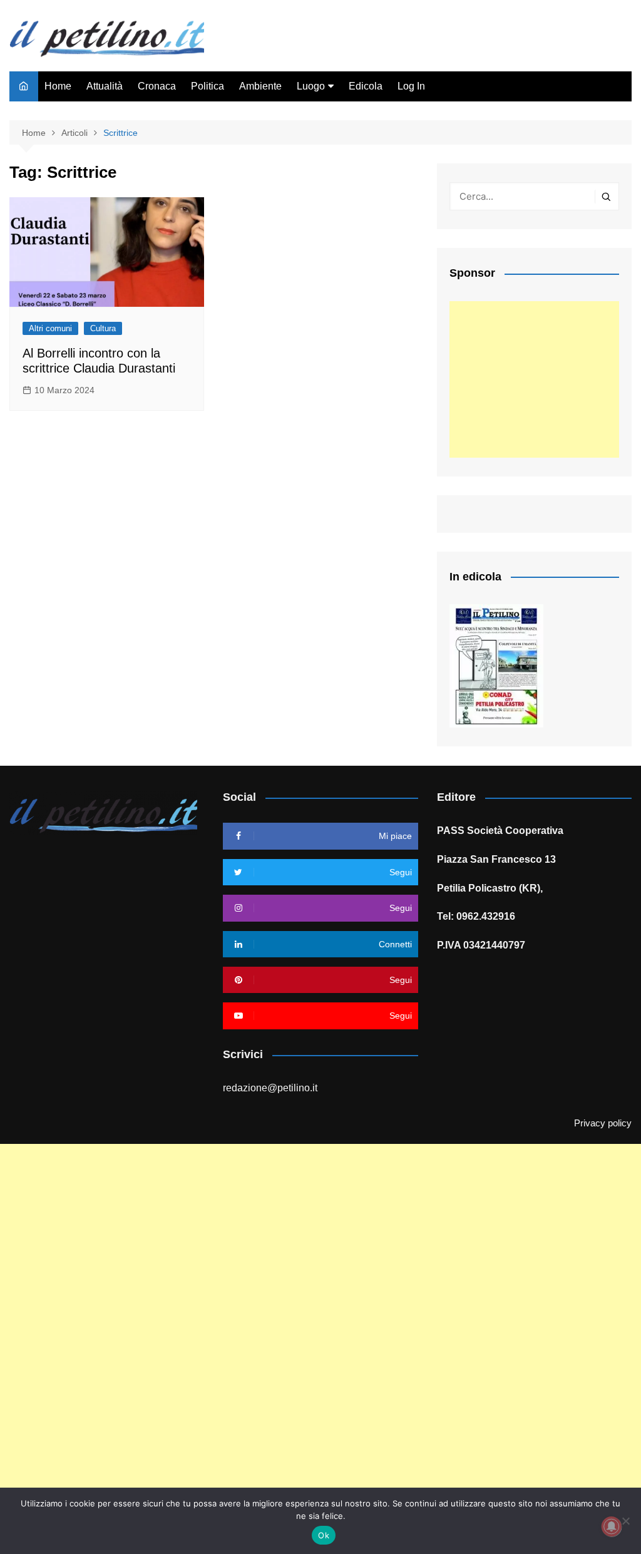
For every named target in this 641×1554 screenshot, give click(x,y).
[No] (625, 1521)
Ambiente (260, 86)
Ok (323, 1535)
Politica (207, 86)
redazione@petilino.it (270, 1088)
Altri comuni (50, 328)
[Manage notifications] (612, 1526)
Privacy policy (603, 1123)
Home (57, 86)
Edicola (365, 86)
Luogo (311, 86)
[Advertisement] (534, 379)
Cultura (103, 328)
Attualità (104, 86)
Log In (411, 86)
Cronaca (157, 86)
